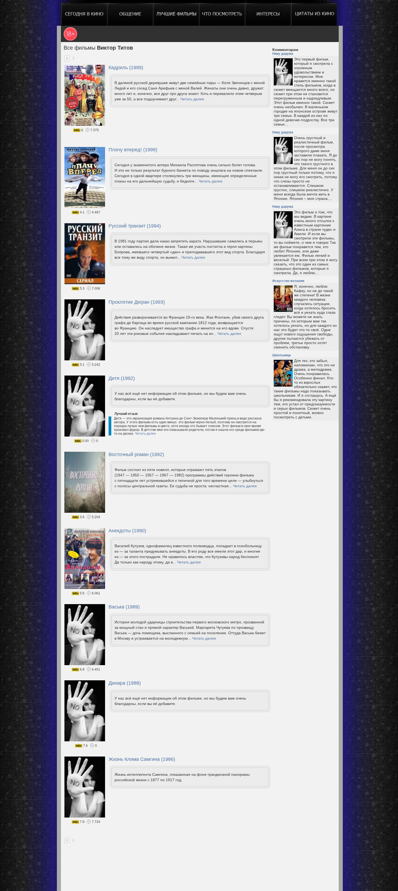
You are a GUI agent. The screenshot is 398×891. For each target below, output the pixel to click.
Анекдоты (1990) (127, 530)
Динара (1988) (125, 683)
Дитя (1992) (122, 378)
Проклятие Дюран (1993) (137, 302)
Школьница (281, 355)
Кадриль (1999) (126, 67)
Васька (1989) (124, 607)
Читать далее (192, 99)
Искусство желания (288, 281)
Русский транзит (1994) (135, 226)
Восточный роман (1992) (136, 454)
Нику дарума (282, 54)
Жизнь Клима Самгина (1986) (142, 759)
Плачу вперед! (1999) (133, 149)
